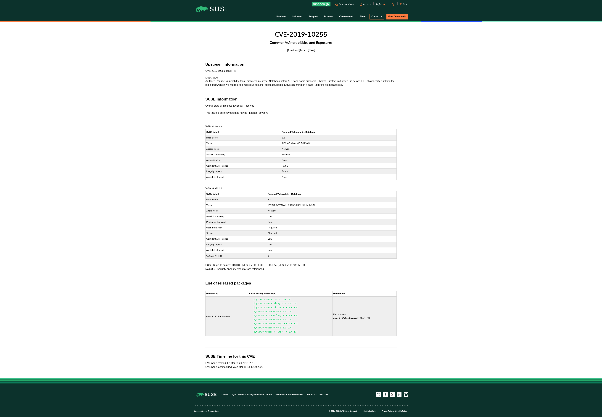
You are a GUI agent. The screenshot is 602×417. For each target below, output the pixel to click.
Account (367, 4)
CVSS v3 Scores (213, 188)
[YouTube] (378, 394)
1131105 (236, 265)
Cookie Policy (401, 411)
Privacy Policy (387, 411)
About (269, 394)
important (253, 112)
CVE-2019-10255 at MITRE (220, 71)
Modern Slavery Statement (251, 394)
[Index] (303, 50)
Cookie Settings (369, 411)
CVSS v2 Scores (213, 126)
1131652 (272, 265)
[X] (392, 394)
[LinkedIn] (399, 394)
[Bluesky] (406, 394)
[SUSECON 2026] (321, 4)
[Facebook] (385, 394)
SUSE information (221, 99)
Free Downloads (397, 16)
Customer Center (346, 4)
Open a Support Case (210, 411)
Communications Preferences (289, 394)
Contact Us (376, 16)
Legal (233, 394)
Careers (224, 394)
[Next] (311, 50)
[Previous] (292, 50)
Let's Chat (324, 394)
